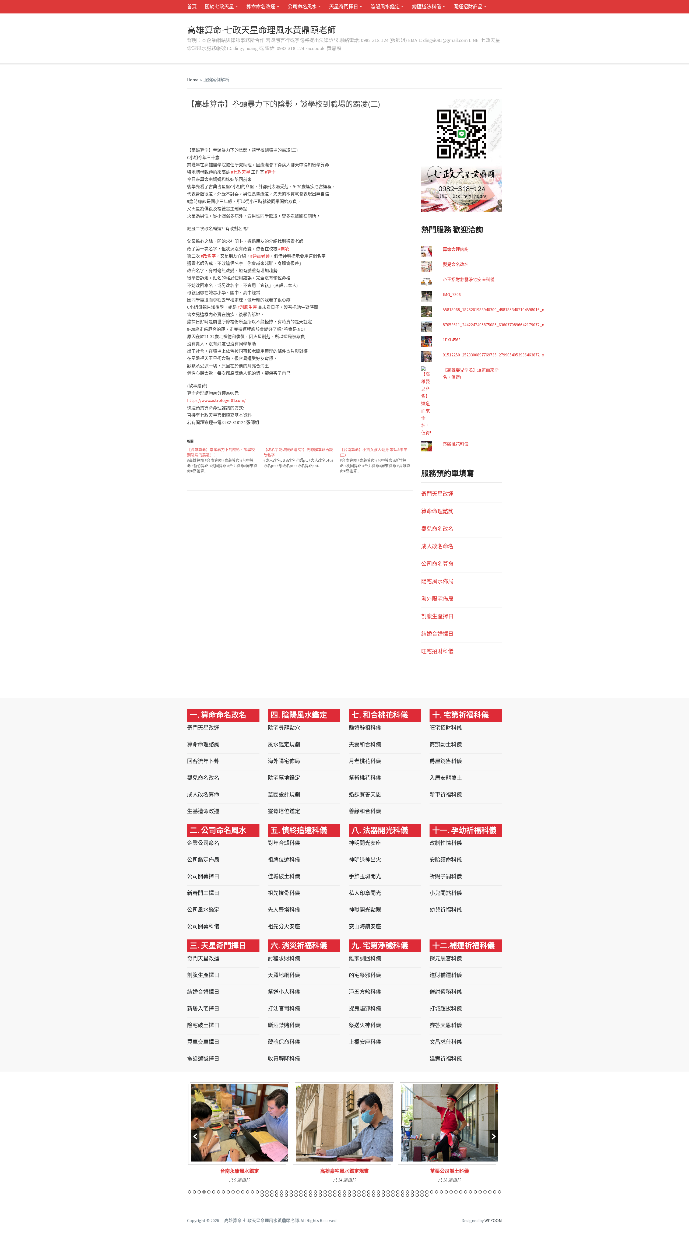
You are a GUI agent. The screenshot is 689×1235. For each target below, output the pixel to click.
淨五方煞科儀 (365, 991)
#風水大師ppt (352, 123)
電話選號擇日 (203, 1058)
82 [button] (339, 1195)
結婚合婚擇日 (437, 633)
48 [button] (417, 1192)
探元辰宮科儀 (446, 958)
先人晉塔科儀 (284, 909)
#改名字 (208, 256)
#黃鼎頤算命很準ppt (271, 133)
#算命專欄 (355, 128)
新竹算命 (267, 118)
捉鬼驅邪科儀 (365, 1008)
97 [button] (412, 1195)
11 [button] (238, 1192)
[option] (239, 1134)
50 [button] (426, 1192)
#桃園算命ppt (236, 123)
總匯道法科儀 (426, 6)
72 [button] (291, 1195)
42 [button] (388, 1192)
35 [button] (354, 1192)
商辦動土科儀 (446, 744)
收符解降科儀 (284, 1058)
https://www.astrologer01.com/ (216, 400)
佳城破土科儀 (284, 876)
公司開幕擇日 (203, 876)
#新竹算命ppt (212, 123)
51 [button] (431, 1192)
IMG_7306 (452, 294)
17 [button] (267, 1192)
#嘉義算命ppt (389, 118)
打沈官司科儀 (284, 1008)
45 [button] (402, 1192)
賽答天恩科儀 (446, 1025)
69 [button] (276, 1195)
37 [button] (363, 1192)
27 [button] (315, 1192)
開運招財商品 (468, 6)
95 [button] (402, 1195)
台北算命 (303, 118)
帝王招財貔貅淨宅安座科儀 (468, 279)
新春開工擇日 (203, 893)
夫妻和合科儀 (365, 744)
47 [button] (412, 1192)
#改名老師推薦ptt (350, 133)
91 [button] (383, 1195)
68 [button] (271, 1195)
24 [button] (301, 1192)
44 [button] (397, 1192)
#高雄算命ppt (341, 118)
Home (192, 79)
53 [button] (441, 1192)
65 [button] (499, 1192)
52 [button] (436, 1192)
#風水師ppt (374, 123)
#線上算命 (281, 123)
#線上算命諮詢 (303, 123)
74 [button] (301, 1195)
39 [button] (373, 1192)
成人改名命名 (437, 546)
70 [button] (281, 1195)
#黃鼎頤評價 (201, 133)
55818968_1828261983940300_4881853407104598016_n (493, 309)
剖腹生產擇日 (437, 616)
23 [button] (296, 1192)
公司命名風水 (302, 6)
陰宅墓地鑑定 (284, 777)
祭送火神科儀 (365, 1025)
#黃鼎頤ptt (243, 133)
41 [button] (383, 1192)
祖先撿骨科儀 (284, 893)
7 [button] (218, 1192)
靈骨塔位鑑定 (284, 811)
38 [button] (368, 1192)
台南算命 (213, 118)
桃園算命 (285, 118)
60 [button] (475, 1192)
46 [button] (407, 1192)
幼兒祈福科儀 (446, 909)
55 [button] (451, 1192)
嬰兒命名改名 (456, 264)
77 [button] (315, 1195)
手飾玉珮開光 (365, 876)
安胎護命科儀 (446, 859)
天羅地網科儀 (284, 975)
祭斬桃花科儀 (456, 444)
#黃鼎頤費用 (299, 133)
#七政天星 (240, 172)
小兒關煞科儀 (446, 893)
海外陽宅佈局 (437, 598)
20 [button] (281, 1192)
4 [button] (204, 1192)
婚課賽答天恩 (365, 794)
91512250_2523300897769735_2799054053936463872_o (493, 354)
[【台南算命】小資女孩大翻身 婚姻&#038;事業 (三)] (378, 460)
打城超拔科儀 (446, 1008)
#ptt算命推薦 (394, 128)
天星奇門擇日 (343, 6)
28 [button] (320, 1192)
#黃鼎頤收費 (223, 133)
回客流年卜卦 (203, 761)
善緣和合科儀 (365, 811)
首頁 (192, 6)
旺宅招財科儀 (437, 651)
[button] (195, 1136)
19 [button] (276, 1192)
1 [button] (189, 1192)
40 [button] (378, 1192)
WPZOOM (493, 1220)
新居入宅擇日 (203, 1008)
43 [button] (393, 1192)
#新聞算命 (316, 128)
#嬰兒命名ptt (322, 133)
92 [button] (388, 1195)
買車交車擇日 (203, 1041)
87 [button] (363, 1195)
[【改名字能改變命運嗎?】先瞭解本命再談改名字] (301, 457)
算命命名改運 (260, 6)
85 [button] (354, 1195)
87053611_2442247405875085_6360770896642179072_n (493, 324)
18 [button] (271, 1192)
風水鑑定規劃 (284, 744)
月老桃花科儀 (365, 761)
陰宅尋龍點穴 (284, 727)
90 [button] (378, 1195)
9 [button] (228, 1192)
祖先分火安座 (284, 926)
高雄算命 (195, 118)
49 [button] (422, 1192)
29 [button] (325, 1192)
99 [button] (422, 1195)
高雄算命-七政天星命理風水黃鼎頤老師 (261, 30)
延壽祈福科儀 (446, 1058)
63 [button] (489, 1192)
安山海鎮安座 (365, 926)
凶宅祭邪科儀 (365, 975)
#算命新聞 (373, 128)
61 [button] (480, 1192)
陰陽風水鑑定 (385, 6)
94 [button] (397, 1195)
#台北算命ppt (260, 123)
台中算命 (249, 118)
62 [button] (485, 1192)
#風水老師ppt (328, 123)
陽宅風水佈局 (437, 581)
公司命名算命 (437, 563)
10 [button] (233, 1192)
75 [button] (305, 1195)
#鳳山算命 (264, 128)
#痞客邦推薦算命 (241, 128)
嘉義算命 (231, 118)
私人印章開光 (365, 893)
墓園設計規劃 (284, 794)
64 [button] (494, 1192)
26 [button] (310, 1192)
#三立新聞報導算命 (290, 128)
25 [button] (305, 1192)
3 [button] (199, 1192)
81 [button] (334, 1195)
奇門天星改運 (437, 493)
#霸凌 (283, 248)
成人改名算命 (203, 794)
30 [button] (330, 1192)
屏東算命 (321, 118)
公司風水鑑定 (203, 909)
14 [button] (252, 1192)
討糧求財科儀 (284, 958)
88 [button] (368, 1195)
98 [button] (417, 1195)
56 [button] (456, 1192)
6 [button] (213, 1192)
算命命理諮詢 (456, 249)
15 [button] (257, 1192)
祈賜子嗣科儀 (446, 876)
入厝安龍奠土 (446, 777)
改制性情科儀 (446, 843)
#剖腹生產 (247, 307)
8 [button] (223, 1192)
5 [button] (208, 1192)
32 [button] (339, 1192)
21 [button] (286, 1192)
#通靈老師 (260, 256)
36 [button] (359, 1192)
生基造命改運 (203, 811)
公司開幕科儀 (203, 926)
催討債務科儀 (446, 991)
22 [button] (291, 1192)
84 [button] (349, 1195)
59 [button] (470, 1192)
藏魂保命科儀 (284, 1041)
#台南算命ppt (365, 118)
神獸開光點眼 (365, 909)
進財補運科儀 (446, 975)
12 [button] (242, 1192)
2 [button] (194, 1192)
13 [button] (247, 1192)
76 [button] (310, 1195)
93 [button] (393, 1195)
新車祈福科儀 (446, 794)
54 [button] (446, 1192)
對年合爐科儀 (284, 843)
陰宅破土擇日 (203, 1025)
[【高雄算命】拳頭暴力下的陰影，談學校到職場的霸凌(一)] (225, 460)
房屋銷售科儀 (446, 761)
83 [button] (344, 1195)
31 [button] (334, 1192)
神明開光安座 (365, 843)
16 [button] (262, 1192)
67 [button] (267, 1195)
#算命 (270, 172)
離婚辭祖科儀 (365, 727)
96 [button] (407, 1195)
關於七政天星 (219, 6)
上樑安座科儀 (365, 1041)
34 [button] (349, 1192)
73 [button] (296, 1195)
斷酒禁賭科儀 (284, 1025)
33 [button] (344, 1192)
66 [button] (262, 1195)
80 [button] (330, 1195)
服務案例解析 (216, 79)
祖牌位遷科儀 (284, 859)
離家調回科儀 (365, 958)
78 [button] (320, 1195)
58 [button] (465, 1192)
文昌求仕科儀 (446, 1041)
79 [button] (325, 1195)
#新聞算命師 (335, 128)
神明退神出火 (365, 859)
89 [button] (373, 1195)
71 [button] (286, 1195)
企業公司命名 (203, 843)
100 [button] (426, 1195)
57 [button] (460, 1192)
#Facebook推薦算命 (209, 128)
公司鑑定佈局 (203, 859)
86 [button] (359, 1195)
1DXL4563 (451, 339)
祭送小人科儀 (284, 991)
